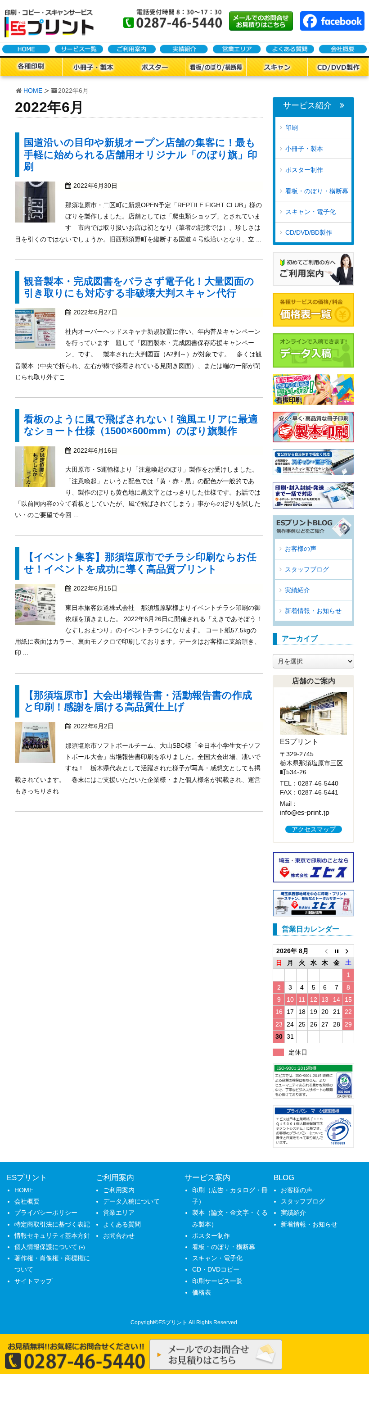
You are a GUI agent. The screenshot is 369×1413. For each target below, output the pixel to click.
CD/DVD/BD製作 (308, 232)
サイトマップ (33, 1281)
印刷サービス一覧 (217, 1281)
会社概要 (27, 1201)
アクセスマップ (314, 829)
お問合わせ (119, 1235)
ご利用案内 (119, 1190)
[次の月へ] (348, 951)
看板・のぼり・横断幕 (316, 191)
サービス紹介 (307, 105)
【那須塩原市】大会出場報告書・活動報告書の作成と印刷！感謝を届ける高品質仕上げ (138, 701)
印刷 (291, 127)
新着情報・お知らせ (313, 610)
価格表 (201, 1292)
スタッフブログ (307, 569)
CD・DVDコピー (215, 1269)
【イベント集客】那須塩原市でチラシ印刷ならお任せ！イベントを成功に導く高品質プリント (140, 562)
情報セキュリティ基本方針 (52, 1235)
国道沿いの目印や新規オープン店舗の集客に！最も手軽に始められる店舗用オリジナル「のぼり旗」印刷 (140, 154)
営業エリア (119, 1212)
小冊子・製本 (304, 148)
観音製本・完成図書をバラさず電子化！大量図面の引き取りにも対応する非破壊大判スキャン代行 (139, 287)
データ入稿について (131, 1201)
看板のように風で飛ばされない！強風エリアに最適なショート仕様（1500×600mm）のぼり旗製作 (141, 424)
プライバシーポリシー (45, 1212)
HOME (32, 90)
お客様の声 (300, 548)
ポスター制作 (304, 169)
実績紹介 (297, 590)
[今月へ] (336, 951)
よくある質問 (122, 1224)
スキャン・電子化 (310, 211)
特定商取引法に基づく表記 (52, 1224)
